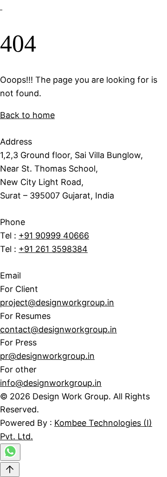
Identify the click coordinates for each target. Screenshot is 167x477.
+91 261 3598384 (53, 249)
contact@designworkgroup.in (58, 329)
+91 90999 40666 (54, 235)
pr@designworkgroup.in (47, 356)
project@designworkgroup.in (57, 302)
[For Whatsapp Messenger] (10, 455)
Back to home (27, 115)
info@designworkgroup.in (51, 383)
